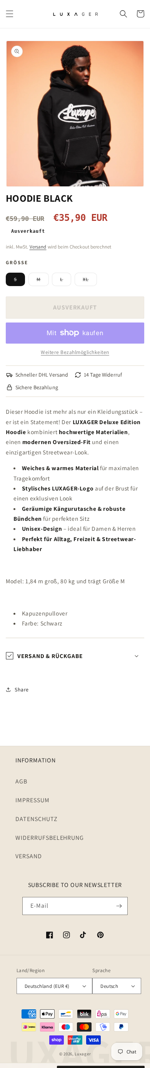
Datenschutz (36, 819)
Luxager (83, 1053)
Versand (38, 247)
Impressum (32, 800)
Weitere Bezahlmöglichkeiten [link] (75, 352)
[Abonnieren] (118, 906)
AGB (21, 781)
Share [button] (22, 689)
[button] (9, 13)
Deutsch (109, 986)
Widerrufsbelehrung (49, 838)
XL (90, 281)
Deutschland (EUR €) (47, 986)
